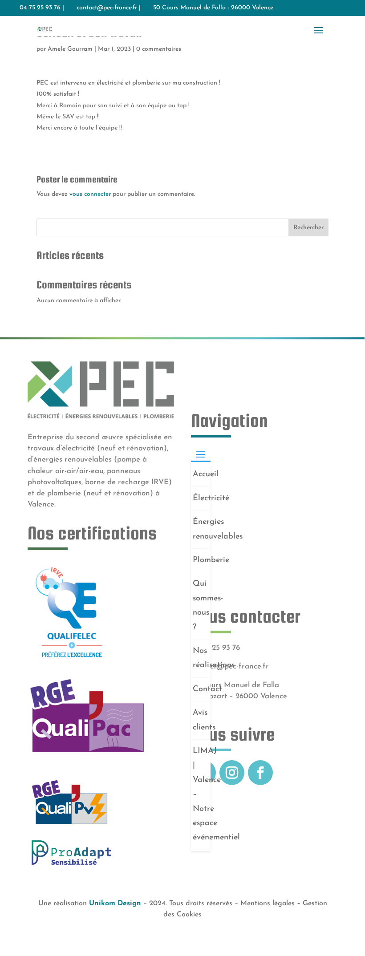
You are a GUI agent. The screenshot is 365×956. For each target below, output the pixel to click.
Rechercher (308, 227)
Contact (201, 689)
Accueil (201, 474)
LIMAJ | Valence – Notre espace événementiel (201, 794)
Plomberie (201, 560)
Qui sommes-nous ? (201, 605)
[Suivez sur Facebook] (260, 772)
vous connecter (90, 194)
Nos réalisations (201, 658)
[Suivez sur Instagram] (231, 772)
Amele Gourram (70, 49)
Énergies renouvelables (201, 529)
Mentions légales (267, 903)
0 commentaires (158, 49)
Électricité (201, 498)
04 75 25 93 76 (215, 648)
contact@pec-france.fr (107, 7)
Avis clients (201, 720)
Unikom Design (115, 903)
